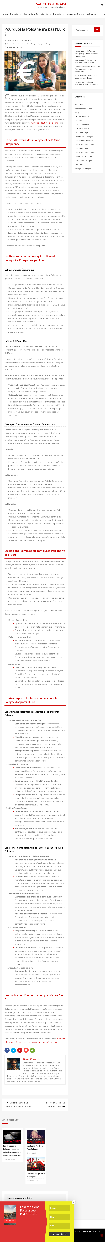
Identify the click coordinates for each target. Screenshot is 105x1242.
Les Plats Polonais (82, 149)
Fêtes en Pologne (82, 133)
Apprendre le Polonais (84, 109)
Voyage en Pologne (45, 44)
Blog (77, 113)
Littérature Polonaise (83, 157)
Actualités (79, 105)
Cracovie (78, 121)
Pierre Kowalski (12, 40)
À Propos (91, 14)
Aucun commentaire (15, 47)
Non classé (79, 165)
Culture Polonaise (13, 44)
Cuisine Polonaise (82, 125)
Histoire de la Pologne (29, 44)
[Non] (102, 1235)
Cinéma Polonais (82, 117)
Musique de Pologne (83, 161)
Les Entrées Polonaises (84, 145)
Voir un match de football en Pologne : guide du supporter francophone (87, 53)
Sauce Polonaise (51, 4)
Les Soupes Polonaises (84, 153)
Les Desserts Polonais (84, 141)
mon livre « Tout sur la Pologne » (45, 123)
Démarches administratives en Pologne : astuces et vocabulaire (87, 69)
